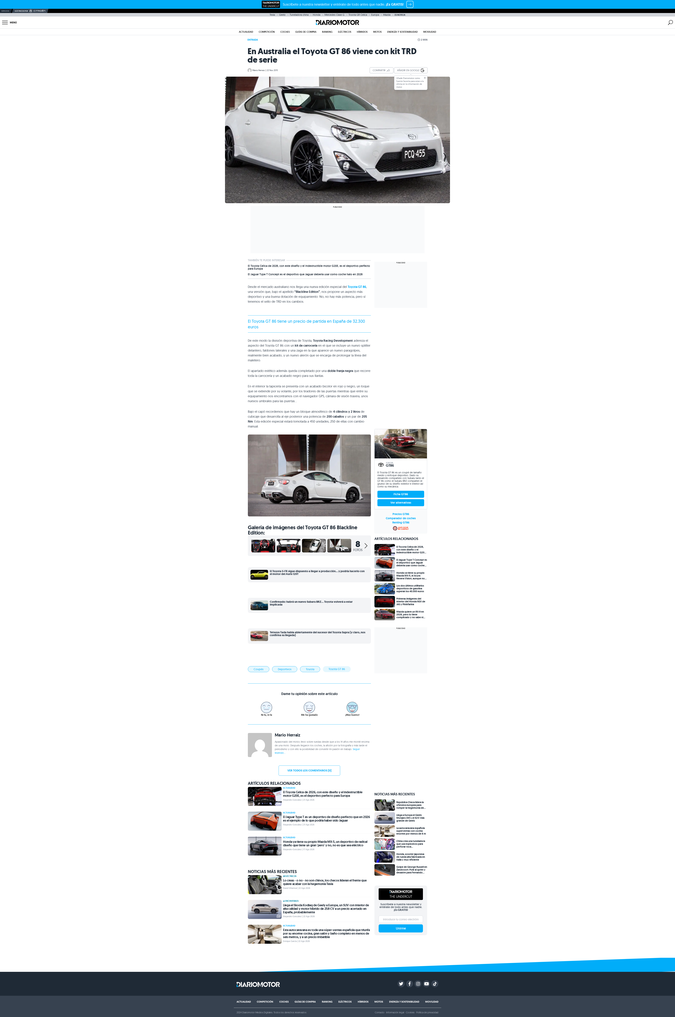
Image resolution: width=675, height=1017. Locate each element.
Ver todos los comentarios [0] (309, 770)
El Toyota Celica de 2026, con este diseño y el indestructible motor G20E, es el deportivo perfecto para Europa (309, 267)
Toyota (258, 321)
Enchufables (291, 901)
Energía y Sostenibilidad (402, 31)
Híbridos (362, 31)
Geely (282, 14)
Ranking (327, 31)
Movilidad (429, 31)
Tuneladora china (299, 14)
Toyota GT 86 (357, 287)
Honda (316, 14)
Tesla (272, 14)
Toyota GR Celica (358, 14)
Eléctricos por (21, 11)
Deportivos (284, 669)
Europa (375, 14)
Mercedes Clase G (334, 14)
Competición (267, 31)
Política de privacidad (427, 1012)
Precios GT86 (401, 514)
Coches (285, 31)
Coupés (258, 669)
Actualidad (246, 31)
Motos (377, 31)
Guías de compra (305, 31)
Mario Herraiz (258, 70)
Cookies (410, 1012)
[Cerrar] (425, 78)
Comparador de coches (401, 518)
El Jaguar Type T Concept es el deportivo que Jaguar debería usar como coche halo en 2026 (305, 274)
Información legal (395, 1012)
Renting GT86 (400, 522)
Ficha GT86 (401, 494)
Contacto (379, 1012)
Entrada (253, 39)
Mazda (386, 14)
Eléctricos (344, 31)
